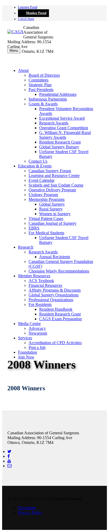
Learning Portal (27, 7)
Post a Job (37, 347)
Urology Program (43, 194)
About (23, 70)
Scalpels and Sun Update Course (56, 185)
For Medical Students (46, 233)
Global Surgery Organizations (54, 295)
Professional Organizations (51, 299)
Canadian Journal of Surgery (52, 223)
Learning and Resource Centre (54, 175)
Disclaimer (27, 507)
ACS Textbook (41, 280)
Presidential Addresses (57, 94)
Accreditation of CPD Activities (55, 342)
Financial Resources (45, 285)
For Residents (40, 304)
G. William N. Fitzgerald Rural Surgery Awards (65, 135)
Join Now (26, 357)
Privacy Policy (30, 512)
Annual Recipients (54, 256)
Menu (14, 51)
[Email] (9, 466)
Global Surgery (52, 204)
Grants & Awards (43, 104)
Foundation (27, 352)
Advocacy (37, 328)
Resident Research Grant (60, 142)
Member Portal (36, 13)
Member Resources (34, 276)
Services (25, 338)
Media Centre (29, 323)
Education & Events (35, 166)
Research (25, 247)
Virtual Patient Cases (46, 218)
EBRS (34, 228)
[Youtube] (9, 461)
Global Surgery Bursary (59, 147)
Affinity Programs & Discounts (55, 290)
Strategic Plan (40, 85)
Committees (38, 80)
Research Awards (53, 123)
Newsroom (38, 333)
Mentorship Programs (47, 199)
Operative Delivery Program (52, 190)
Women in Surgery (55, 213)
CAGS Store (26, 19)
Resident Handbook (55, 309)
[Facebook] (8, 456)
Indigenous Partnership (48, 99)
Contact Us (38, 161)
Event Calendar (41, 180)
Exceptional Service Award (62, 118)
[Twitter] (9, 451)
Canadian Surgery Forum (50, 170)
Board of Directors (44, 75)
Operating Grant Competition (63, 128)
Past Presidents (41, 89)
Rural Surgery (51, 209)
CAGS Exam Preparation (60, 319)
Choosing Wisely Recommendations (59, 271)
